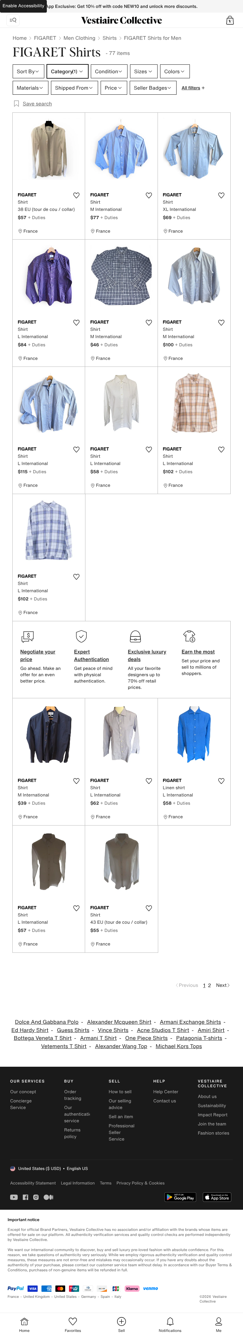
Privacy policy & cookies (140, 1183)
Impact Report (212, 1115)
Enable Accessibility (23, 6)
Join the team (212, 1124)
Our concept (23, 1091)
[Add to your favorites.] (76, 195)
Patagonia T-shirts (199, 1038)
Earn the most (198, 651)
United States (65, 1296)
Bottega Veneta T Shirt (43, 1038)
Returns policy (72, 1133)
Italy (118, 1296)
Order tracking (72, 1095)
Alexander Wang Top (121, 1046)
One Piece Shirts (146, 1038)
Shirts (109, 38)
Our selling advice (120, 1104)
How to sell (120, 1091)
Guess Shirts (73, 1030)
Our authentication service (79, 1114)
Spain (105, 1296)
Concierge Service (21, 1104)
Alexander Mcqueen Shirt (119, 1022)
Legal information (78, 1183)
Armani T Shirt (98, 1038)
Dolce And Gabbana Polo (46, 1022)
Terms (105, 1183)
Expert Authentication (91, 655)
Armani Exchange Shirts (190, 1022)
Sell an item (121, 1116)
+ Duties (36, 217)
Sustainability (212, 1105)
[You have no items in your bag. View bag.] (230, 20)
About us (207, 1096)
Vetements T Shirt (64, 1046)
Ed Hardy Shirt (29, 1030)
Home (20, 38)
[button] (230, 20)
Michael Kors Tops (179, 1046)
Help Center (165, 1091)
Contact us (164, 1101)
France (13, 1296)
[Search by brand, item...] (13, 20)
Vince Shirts (113, 1030)
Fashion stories (213, 1133)
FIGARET (45, 38)
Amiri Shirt (211, 1030)
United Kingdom (36, 1296)
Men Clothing (80, 38)
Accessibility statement (33, 1183)
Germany (88, 1296)
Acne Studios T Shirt (163, 1030)
